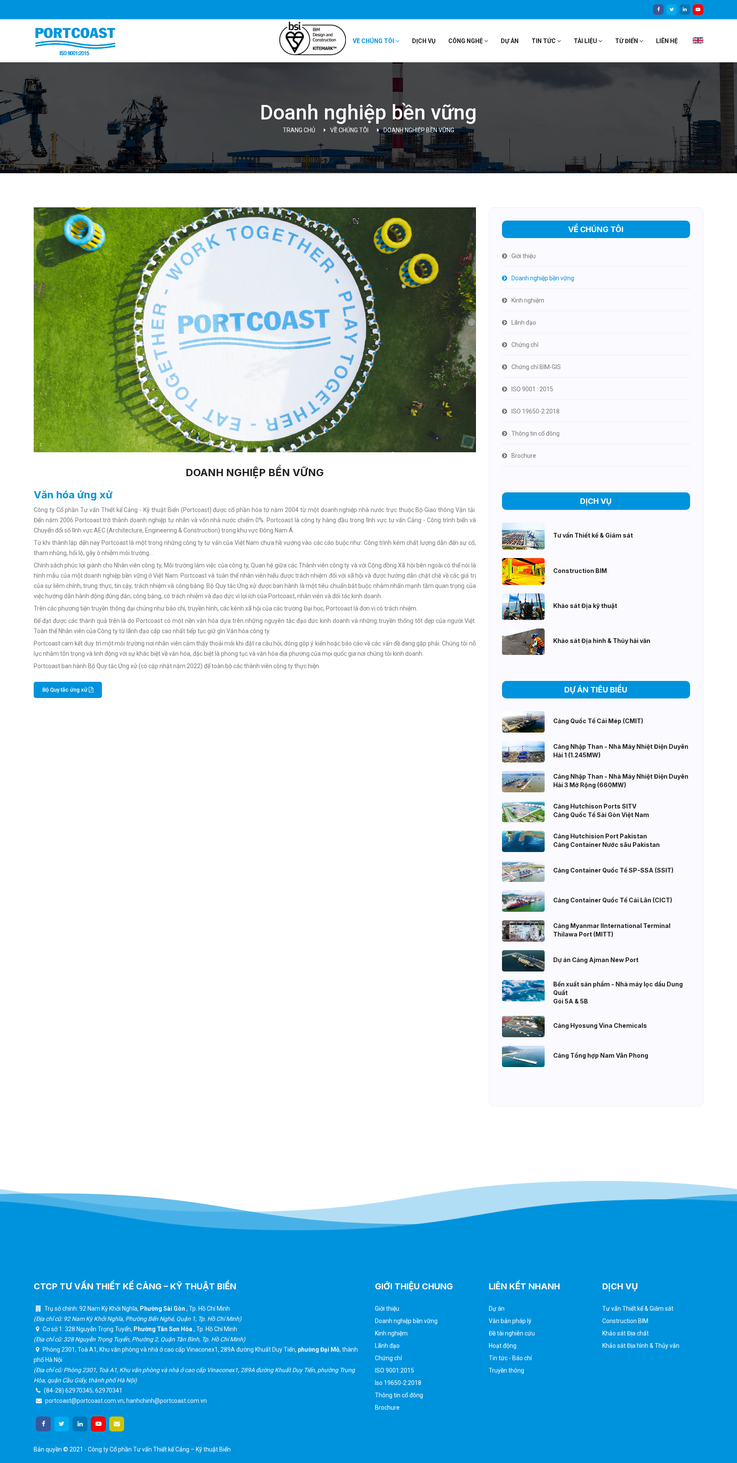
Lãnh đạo (387, 1345)
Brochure (387, 1407)
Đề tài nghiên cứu (512, 1333)
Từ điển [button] (627, 41)
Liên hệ (667, 41)
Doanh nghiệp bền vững (418, 130)
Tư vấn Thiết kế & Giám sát (637, 1308)
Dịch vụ (423, 41)
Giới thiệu (387, 1308)
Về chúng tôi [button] (374, 41)
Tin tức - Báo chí (510, 1358)
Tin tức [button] (544, 41)
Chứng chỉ (388, 1358)
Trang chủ (299, 130)
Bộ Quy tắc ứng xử (65, 689)
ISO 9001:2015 (394, 1370)
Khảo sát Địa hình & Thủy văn (640, 1345)
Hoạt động (502, 1345)
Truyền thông (506, 1370)
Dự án (510, 41)
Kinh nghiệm (391, 1333)
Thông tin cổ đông (399, 1395)
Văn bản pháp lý (510, 1321)
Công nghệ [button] (466, 41)
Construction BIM (625, 1321)
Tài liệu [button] (586, 41)
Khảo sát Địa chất (625, 1333)
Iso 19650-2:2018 (398, 1382)
